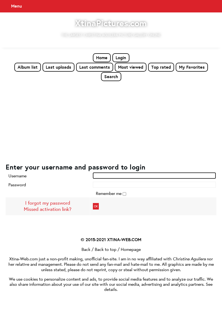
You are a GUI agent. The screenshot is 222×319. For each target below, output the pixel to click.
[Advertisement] (111, 122)
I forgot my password (47, 203)
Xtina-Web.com (23, 258)
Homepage (131, 249)
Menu (16, 6)
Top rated (161, 67)
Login (121, 58)
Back (85, 249)
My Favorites (192, 67)
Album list (28, 67)
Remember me (109, 193)
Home (101, 58)
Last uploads (58, 67)
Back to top (105, 249)
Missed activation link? (47, 209)
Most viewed (130, 67)
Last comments (94, 67)
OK (96, 206)
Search (111, 76)
